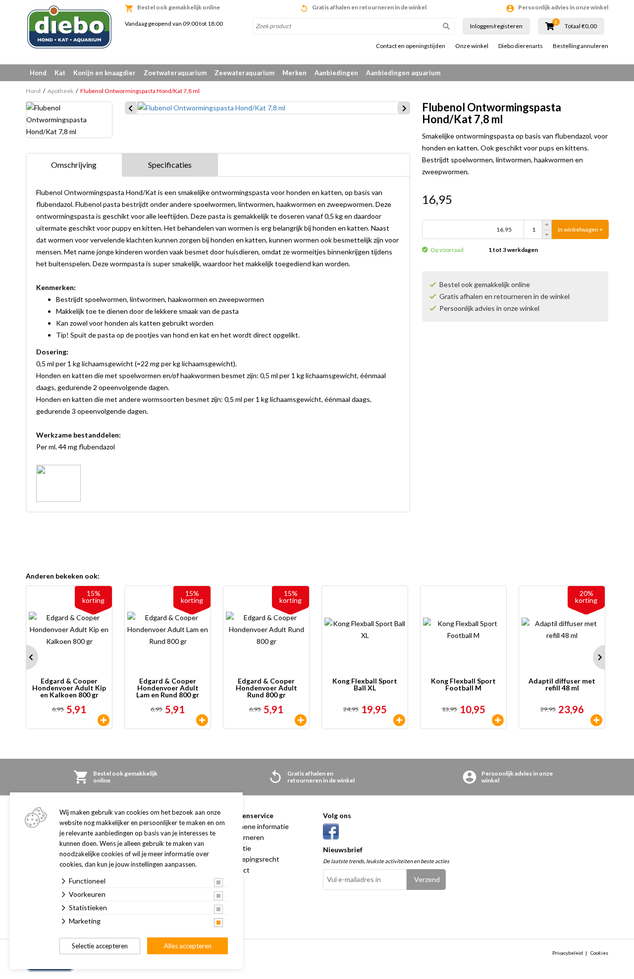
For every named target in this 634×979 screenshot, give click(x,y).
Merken (294, 73)
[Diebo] (69, 27)
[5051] (596, 720)
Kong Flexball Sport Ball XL (364, 685)
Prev (25, 657)
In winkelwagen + (580, 229)
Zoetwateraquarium (175, 73)
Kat (59, 73)
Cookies (599, 953)
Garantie (237, 848)
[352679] (103, 720)
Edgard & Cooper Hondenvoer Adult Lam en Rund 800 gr (167, 688)
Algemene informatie (256, 826)
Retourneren (244, 837)
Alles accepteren (187, 946)
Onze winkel (471, 46)
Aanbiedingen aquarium (403, 73)
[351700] (498, 720)
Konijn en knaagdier (104, 73)
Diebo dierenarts (520, 46)
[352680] (202, 720)
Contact (237, 870)
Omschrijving (74, 164)
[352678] (301, 720)
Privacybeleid (567, 953)
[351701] (399, 720)
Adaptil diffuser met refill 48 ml (561, 685)
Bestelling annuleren (580, 46)
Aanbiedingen (336, 73)
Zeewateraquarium (244, 73)
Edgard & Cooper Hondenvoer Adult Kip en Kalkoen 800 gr (69, 688)
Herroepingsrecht (251, 859)
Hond (38, 73)
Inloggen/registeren (496, 26)
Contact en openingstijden (410, 46)
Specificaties (170, 164)
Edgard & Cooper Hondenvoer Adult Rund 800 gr (266, 688)
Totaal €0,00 (581, 26)
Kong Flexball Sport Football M (463, 685)
